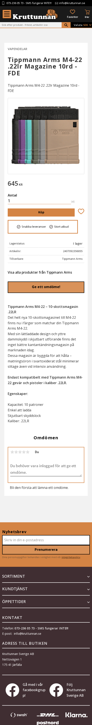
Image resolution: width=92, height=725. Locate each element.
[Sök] (66, 25)
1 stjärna (12, 452)
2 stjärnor (16, 452)
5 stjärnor (28, 452)
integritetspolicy (71, 557)
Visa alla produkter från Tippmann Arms (40, 272)
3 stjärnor (20, 452)
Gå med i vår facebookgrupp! (34, 690)
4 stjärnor (24, 452)
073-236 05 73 (15, 3)
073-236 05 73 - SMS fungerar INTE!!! (41, 628)
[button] (7, 14)
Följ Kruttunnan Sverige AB (76, 690)
